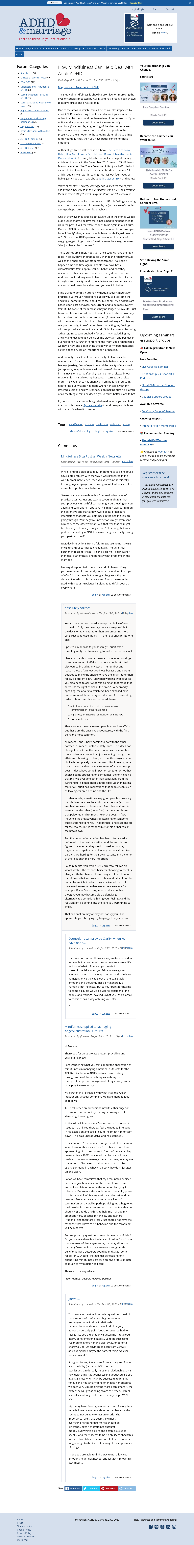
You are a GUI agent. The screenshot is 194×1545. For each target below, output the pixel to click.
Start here (25, 73)
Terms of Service (26, 1536)
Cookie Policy (24, 1529)
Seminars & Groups (71, 48)
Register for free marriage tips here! (155, 475)
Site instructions (26, 1526)
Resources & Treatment (134, 48)
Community (49, 48)
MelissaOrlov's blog (80, 431)
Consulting (113, 48)
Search (156, 9)
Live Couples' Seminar (155, 366)
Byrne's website (94, 405)
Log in (98, 431)
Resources (26, 152)
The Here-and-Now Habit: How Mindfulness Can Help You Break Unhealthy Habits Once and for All (95, 154)
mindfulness (75, 424)
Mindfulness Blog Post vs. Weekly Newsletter (92, 456)
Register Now (136, 3)
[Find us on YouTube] (162, 1527)
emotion (89, 424)
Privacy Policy (24, 1533)
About (19, 54)
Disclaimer (22, 1539)
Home (19, 48)
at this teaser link (110, 178)
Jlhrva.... (74, 1299)
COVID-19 (25, 82)
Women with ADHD (30, 143)
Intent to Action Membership (159, 425)
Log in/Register (139, 9)
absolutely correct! (78, 608)
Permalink (127, 461)
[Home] (45, 24)
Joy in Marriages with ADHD (35, 131)
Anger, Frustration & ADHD (34, 110)
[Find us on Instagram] (174, 1527)
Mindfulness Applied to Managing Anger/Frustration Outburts (88, 1029)
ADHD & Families (29, 138)
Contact (170, 9)
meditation (102, 424)
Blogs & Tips (31, 48)
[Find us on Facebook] (151, 1527)
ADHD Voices (27, 148)
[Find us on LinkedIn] (168, 1527)
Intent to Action (94, 48)
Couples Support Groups (156, 396)
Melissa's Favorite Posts (33, 77)
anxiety (126, 424)
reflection (115, 424)
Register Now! (160, 32)
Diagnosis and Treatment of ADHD (78, 87)
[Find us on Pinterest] (156, 1527)
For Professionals (161, 48)
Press (20, 1522)
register (109, 431)
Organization (27, 126)
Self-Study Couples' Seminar (158, 411)
